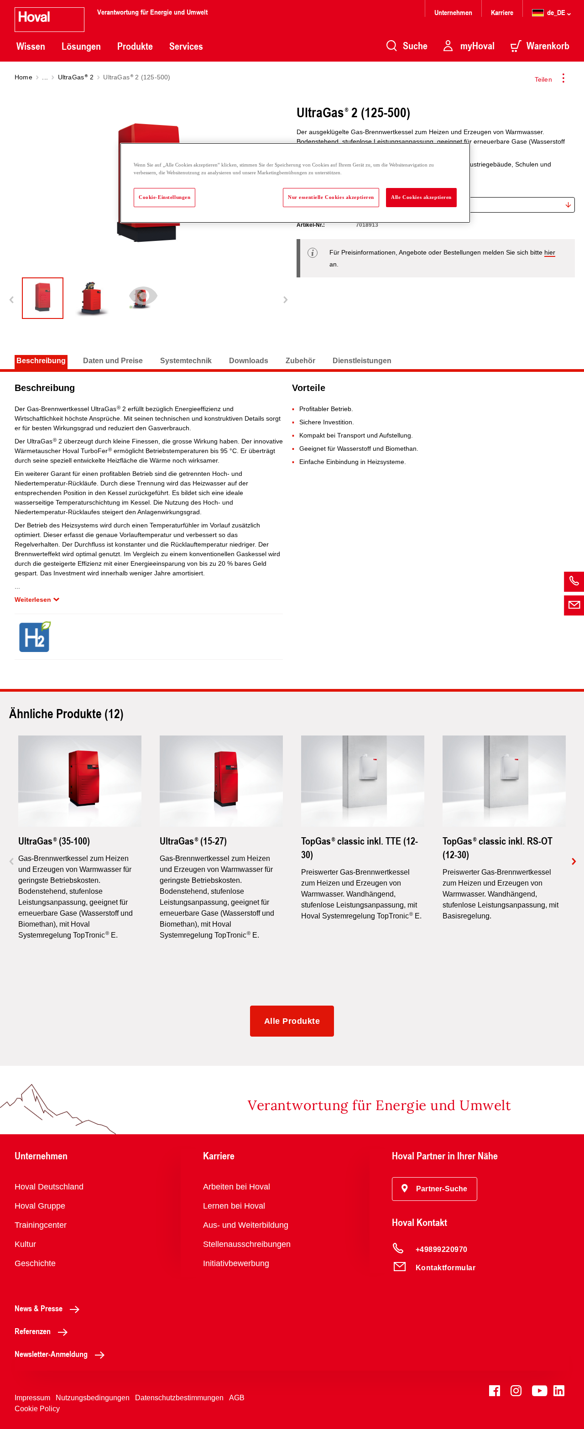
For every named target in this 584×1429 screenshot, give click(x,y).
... (45, 77)
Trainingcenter (41, 1225)
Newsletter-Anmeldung (51, 1354)
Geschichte (35, 1263)
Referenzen (33, 1331)
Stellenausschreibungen (247, 1244)
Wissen (30, 46)
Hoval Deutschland (49, 1186)
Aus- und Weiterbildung (245, 1225)
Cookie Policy (37, 1409)
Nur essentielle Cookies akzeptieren (331, 197)
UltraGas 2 (76, 77)
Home (23, 77)
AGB (237, 1398)
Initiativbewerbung (236, 1263)
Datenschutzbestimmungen (179, 1398)
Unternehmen (453, 12)
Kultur (25, 1244)
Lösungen (81, 46)
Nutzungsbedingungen (93, 1398)
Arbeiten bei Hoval (236, 1186)
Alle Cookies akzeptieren (421, 197)
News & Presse (39, 1308)
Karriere (502, 12)
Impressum (32, 1398)
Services (186, 46)
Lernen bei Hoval (234, 1205)
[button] (434, 1189)
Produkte (135, 46)
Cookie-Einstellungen (164, 197)
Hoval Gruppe (40, 1205)
